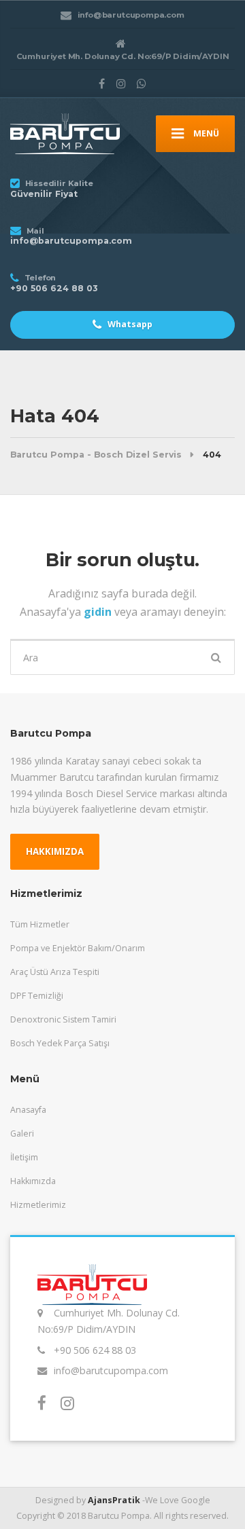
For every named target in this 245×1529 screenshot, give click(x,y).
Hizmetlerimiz (38, 1205)
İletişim (24, 1157)
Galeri (22, 1133)
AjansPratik (114, 1500)
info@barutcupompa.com (111, 1370)
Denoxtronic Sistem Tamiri (63, 1019)
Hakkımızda (33, 1181)
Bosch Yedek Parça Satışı (60, 1043)
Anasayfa (28, 1110)
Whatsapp (128, 324)
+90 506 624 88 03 (95, 1350)
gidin (99, 611)
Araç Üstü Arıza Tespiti (54, 972)
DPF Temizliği (36, 995)
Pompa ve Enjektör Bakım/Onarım (77, 948)
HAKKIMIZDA (55, 851)
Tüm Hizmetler (39, 924)
